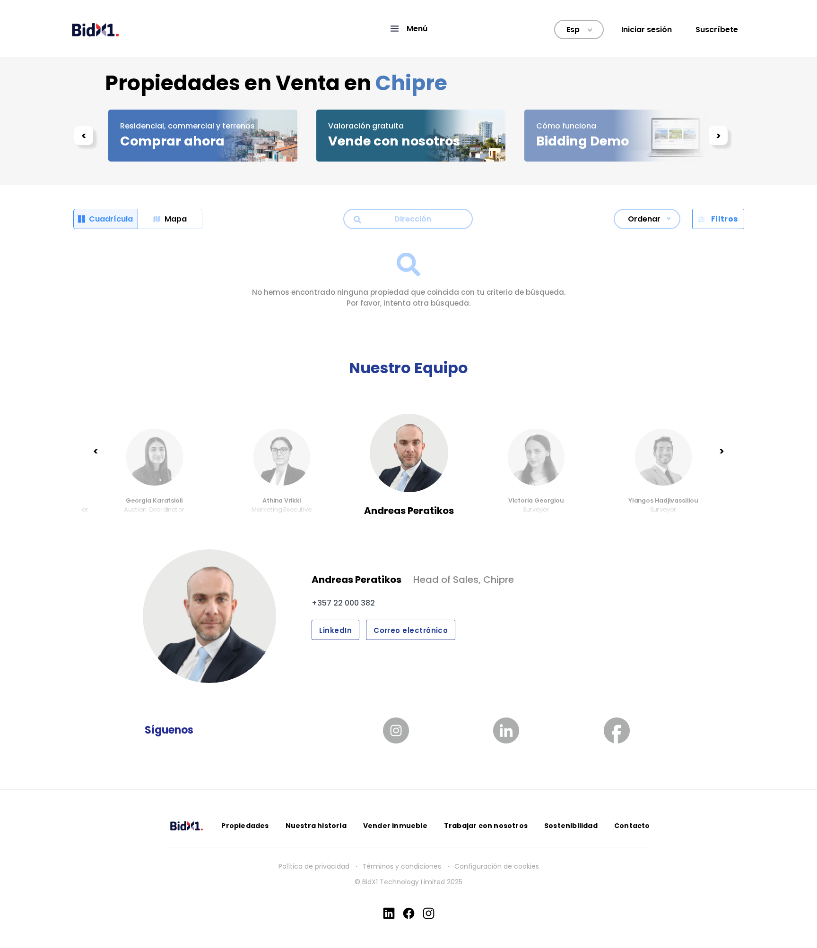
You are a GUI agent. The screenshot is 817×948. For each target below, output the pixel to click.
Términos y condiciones (402, 866)
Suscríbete (716, 29)
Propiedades (245, 825)
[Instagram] (428, 913)
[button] (408, 28)
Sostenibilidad (571, 825)
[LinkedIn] (388, 913)
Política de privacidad (313, 866)
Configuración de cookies (496, 866)
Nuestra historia (316, 825)
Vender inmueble (395, 825)
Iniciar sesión (646, 29)
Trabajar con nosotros (486, 825)
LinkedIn (335, 630)
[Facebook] (408, 913)
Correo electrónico (411, 630)
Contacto (632, 825)
